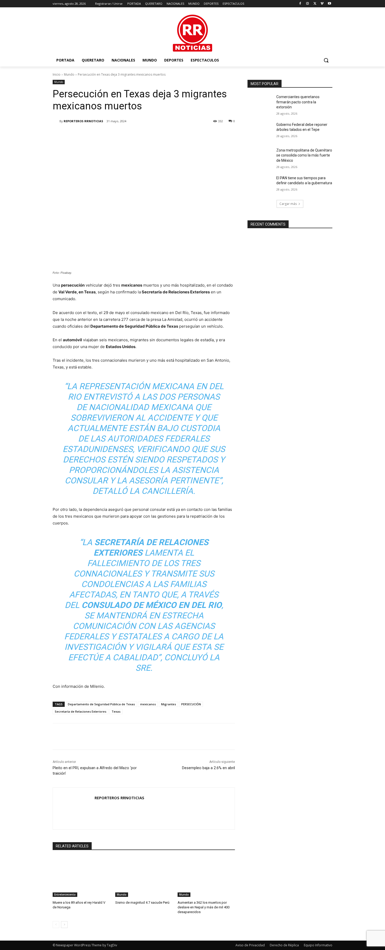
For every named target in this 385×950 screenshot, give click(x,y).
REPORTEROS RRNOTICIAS (83, 121)
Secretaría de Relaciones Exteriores (80, 711)
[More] (138, 134)
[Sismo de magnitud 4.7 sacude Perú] (144, 877)
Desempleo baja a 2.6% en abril (208, 767)
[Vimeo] (322, 4)
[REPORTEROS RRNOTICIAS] (56, 121)
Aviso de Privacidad (250, 945)
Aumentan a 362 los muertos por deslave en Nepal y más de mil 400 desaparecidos (203, 907)
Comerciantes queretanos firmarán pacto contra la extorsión (298, 102)
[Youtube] (329, 4)
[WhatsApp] (126, 134)
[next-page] (64, 924)
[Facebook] (300, 4)
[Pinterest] (114, 134)
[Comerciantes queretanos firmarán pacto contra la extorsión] (260, 103)
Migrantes (168, 704)
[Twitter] (315, 4)
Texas (116, 711)
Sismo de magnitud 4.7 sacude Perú (142, 902)
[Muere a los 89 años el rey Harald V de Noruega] (81, 877)
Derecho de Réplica (284, 945)
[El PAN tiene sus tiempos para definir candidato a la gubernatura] (260, 184)
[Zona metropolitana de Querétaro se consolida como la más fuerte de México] (260, 157)
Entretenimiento (65, 894)
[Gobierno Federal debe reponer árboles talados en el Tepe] (260, 131)
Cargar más (288, 204)
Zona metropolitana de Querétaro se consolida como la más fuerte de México (304, 155)
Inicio (56, 74)
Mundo (69, 74)
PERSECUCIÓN (191, 704)
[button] (326, 60)
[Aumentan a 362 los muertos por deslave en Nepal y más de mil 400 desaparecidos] (206, 877)
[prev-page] (56, 924)
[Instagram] (308, 4)
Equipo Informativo (318, 945)
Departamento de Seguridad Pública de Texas (101, 704)
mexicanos (148, 704)
